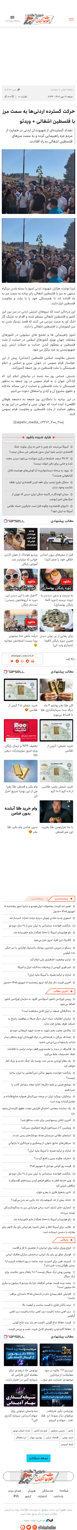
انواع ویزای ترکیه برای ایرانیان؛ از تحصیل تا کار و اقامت (42, 1248)
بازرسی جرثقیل (58, 1431)
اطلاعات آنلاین (38, 19)
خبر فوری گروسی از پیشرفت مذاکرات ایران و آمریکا (44, 967)
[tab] (63, 899)
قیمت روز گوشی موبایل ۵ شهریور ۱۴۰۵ (50, 1166)
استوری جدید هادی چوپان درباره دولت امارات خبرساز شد (40, 918)
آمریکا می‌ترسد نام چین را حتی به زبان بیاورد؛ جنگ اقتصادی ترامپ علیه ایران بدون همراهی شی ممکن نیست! (41, 449)
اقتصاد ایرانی (52, 1437)
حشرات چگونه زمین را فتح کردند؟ (52, 1158)
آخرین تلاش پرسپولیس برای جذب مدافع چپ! (46, 1120)
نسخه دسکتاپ (38, 1458)
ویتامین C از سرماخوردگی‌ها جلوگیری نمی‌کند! (46, 1127)
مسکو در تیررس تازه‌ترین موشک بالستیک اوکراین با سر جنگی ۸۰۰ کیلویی (40, 950)
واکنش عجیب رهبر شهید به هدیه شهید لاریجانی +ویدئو (40, 1030)
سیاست (54, 90)
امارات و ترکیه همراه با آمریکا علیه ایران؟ (49, 975)
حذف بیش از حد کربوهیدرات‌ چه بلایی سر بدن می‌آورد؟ (41, 1200)
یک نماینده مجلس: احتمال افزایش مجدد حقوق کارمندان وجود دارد (38, 1111)
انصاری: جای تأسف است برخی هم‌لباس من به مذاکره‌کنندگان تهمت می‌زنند (39, 1210)
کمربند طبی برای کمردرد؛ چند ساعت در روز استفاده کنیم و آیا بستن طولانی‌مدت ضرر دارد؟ (40, 1263)
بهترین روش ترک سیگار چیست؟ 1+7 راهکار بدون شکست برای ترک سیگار (40, 1274)
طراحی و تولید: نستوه (35, 1520)
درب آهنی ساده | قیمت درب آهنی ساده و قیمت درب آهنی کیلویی (42, 1313)
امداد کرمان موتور (21, 1431)
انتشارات (42, 1496)
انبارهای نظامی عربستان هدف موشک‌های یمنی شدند (42, 1135)
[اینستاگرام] (34, 1527)
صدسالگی (47, 1490)
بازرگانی (64, 1240)
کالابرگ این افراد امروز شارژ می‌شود (52, 940)
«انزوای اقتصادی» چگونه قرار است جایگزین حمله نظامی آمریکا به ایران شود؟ (40, 508)
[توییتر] (28, 1527)
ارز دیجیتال (21, 1437)
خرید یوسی (67, 1437)
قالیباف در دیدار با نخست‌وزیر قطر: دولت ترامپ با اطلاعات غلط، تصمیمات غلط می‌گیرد (41, 1051)
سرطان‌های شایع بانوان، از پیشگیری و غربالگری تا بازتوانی (39, 1143)
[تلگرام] (22, 1527)
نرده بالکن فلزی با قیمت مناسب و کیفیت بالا (46, 1305)
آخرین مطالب (61, 991)
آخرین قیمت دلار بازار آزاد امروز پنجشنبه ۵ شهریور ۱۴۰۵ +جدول (37, 982)
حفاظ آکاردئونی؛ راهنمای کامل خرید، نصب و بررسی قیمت (39, 1329)
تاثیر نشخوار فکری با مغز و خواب (53, 1192)
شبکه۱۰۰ (64, 1490)
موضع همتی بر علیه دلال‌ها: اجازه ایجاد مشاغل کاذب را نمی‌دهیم (43, 1087)
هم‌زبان (32, 1490)
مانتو (71, 1431)
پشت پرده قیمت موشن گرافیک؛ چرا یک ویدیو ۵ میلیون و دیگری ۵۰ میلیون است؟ (38, 1285)
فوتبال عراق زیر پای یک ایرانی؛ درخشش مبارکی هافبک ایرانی (38, 1254)
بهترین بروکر (36, 1437)
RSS (16, 1496)
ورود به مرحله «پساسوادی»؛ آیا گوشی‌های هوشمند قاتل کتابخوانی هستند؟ (40, 473)
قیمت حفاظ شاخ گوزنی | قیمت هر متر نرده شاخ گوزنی (42, 1322)
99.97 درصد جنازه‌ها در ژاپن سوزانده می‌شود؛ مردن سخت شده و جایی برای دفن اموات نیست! (39, 461)
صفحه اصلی (67, 90)
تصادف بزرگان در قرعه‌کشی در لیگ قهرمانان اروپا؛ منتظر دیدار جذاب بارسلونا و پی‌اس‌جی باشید (39, 1039)
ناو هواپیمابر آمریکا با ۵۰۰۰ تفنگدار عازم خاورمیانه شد (42, 932)
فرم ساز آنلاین (40, 1431)
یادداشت (58, 1496)
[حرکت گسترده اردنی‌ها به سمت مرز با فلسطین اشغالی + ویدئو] (38, 181)
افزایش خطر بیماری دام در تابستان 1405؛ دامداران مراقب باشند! (42, 1296)
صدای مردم (14, 1490)
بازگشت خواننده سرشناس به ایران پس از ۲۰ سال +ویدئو (40, 925)
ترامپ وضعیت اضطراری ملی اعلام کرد (50, 959)
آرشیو (28, 1496)
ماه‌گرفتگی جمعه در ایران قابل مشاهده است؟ (46, 1011)
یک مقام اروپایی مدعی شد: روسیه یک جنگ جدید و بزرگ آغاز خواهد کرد (40, 1063)
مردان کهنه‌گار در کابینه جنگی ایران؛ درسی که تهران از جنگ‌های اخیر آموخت (42, 497)
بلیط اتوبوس (67, 1444)
